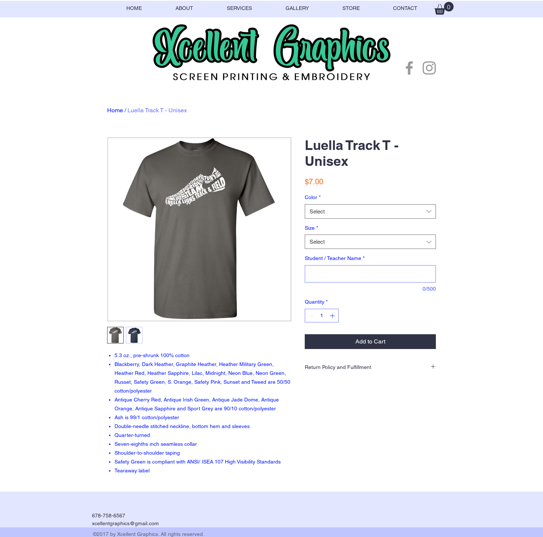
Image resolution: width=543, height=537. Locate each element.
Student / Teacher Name (335, 258)
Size (311, 228)
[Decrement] (310, 315)
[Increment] (333, 315)
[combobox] (370, 211)
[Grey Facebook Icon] (409, 68)
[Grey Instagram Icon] (429, 68)
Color (313, 197)
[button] (444, 8)
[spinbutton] (321, 315)
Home (115, 110)
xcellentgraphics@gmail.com (125, 523)
